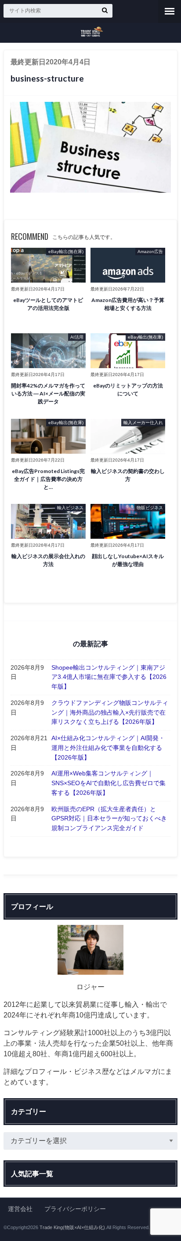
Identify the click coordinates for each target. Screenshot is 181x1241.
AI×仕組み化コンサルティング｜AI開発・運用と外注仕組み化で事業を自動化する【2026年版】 (108, 747)
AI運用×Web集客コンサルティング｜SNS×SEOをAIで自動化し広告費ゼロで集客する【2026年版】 (108, 783)
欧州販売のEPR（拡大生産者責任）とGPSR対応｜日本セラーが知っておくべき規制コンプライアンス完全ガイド (109, 818)
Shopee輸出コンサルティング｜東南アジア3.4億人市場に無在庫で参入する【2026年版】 (109, 677)
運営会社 (20, 1208)
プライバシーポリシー (75, 1208)
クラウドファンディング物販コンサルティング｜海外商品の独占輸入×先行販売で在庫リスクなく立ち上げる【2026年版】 (109, 712)
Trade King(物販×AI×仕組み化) (72, 1227)
